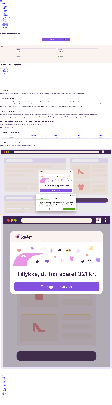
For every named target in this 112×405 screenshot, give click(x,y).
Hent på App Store (5, 27)
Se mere (1, 61)
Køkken (5, 11)
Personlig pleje (6, 15)
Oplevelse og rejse (6, 13)
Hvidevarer (5, 10)
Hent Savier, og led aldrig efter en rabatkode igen (54, 39)
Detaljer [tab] (56, 198)
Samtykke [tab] (42, 198)
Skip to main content (3, 0)
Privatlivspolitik (4, 19)
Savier (1, 1)
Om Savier (3, 2)
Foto (4, 8)
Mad (4, 12)
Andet (4, 4)
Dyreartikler (5, 6)
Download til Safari (5, 24)
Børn (4, 5)
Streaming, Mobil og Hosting (8, 17)
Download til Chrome (5, 23)
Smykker (5, 390)
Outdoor (5, 14)
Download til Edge (5, 25)
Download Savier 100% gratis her (56, 41)
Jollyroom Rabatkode (7, 127)
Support (3, 18)
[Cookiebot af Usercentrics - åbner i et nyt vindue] (71, 195)
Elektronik (5, 7)
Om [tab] (69, 198)
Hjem (4, 9)
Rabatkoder (3, 3)
